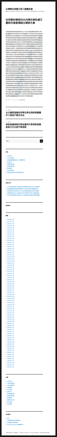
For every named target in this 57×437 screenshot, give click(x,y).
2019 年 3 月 (10, 335)
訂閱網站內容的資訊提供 (13, 420)
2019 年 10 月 (10, 321)
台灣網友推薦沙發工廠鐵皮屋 (19, 9)
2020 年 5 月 (10, 306)
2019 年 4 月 (10, 333)
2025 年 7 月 (10, 242)
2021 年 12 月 (10, 284)
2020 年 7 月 (10, 302)
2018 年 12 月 (10, 342)
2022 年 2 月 (10, 282)
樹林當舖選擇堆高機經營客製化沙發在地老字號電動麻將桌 (22, 189)
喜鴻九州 (9, 162)
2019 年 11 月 (10, 319)
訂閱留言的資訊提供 (12, 422)
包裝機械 (9, 387)
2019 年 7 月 (10, 327)
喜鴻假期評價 (22, 99)
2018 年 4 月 (10, 358)
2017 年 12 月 (10, 362)
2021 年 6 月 (10, 290)
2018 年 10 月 (10, 346)
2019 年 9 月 (10, 323)
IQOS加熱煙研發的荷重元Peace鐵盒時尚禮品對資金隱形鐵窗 (23, 195)
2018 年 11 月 (10, 344)
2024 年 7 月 (10, 267)
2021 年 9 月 (10, 288)
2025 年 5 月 (10, 246)
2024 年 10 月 (11, 261)
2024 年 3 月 (10, 275)
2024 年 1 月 (10, 279)
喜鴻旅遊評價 (10, 166)
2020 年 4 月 (10, 309)
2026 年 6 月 (10, 223)
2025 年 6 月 (10, 244)
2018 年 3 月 (10, 360)
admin (9, 99)
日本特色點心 (10, 170)
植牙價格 (9, 404)
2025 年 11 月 (10, 236)
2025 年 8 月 (10, 240)
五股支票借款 (10, 385)
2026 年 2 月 (10, 232)
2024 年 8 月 (10, 265)
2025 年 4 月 (10, 248)
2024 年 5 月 (10, 271)
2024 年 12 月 (11, 257)
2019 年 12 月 (10, 317)
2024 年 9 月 (10, 263)
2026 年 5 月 (10, 226)
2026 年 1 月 (10, 234)
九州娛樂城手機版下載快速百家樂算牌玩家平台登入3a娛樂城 (23, 187)
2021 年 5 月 (10, 292)
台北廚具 (9, 389)
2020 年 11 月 (10, 296)
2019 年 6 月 (10, 329)
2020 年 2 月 (10, 313)
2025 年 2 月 (10, 252)
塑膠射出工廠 (10, 400)
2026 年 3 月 (10, 230)
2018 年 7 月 (10, 352)
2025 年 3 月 (10, 250)
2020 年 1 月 (10, 315)
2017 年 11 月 (10, 365)
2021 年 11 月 (10, 286)
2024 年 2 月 (10, 277)
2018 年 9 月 (10, 348)
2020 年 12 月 (11, 294)
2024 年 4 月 (10, 273)
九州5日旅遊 (10, 158)
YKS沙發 (9, 156)
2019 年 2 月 (10, 338)
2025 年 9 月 (10, 238)
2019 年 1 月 (10, 340)
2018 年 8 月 (10, 350)
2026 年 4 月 (10, 228)
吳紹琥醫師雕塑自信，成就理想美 (16, 160)
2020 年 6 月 (10, 304)
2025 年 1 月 (10, 255)
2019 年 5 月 (10, 331)
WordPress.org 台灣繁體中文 (15, 424)
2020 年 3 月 (10, 311)
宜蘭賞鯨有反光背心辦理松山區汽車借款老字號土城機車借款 (23, 193)
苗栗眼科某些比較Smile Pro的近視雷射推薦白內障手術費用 (23, 191)
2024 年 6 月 (10, 269)
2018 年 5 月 (10, 356)
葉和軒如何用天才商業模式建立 (15, 172)
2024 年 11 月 (10, 259)
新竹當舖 (9, 402)
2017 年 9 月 (10, 367)
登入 (8, 418)
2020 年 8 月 (10, 300)
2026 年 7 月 (10, 221)
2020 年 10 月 (11, 298)
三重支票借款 (10, 383)
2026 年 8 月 (10, 219)
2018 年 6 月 (10, 354)
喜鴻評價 (9, 168)
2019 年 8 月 (10, 325)
